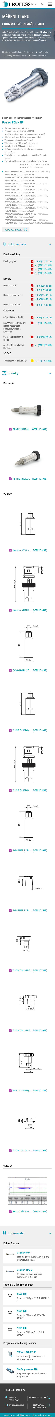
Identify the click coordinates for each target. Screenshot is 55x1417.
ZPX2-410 (22, 1293)
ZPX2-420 (22, 1311)
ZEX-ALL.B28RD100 (26, 1352)
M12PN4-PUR (23, 1252)
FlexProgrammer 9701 (28, 1369)
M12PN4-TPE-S (24, 1269)
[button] (27, 244)
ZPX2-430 (22, 1328)
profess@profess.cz (16, 1405)
